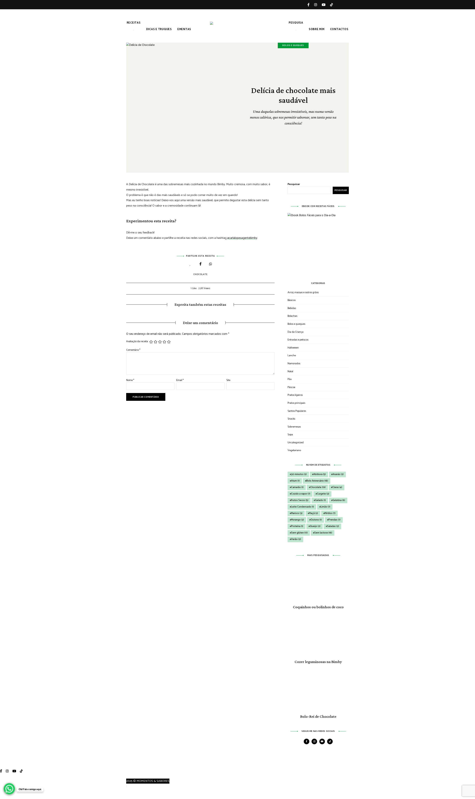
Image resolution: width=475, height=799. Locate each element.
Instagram (318, 4)
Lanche (292, 355)
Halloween (293, 348)
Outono (316, 520)
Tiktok (334, 4)
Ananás (338, 474)
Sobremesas (294, 427)
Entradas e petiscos (298, 340)
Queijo (315, 526)
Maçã (313, 513)
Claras (337, 487)
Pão (289, 379)
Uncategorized (296, 443)
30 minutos (299, 474)
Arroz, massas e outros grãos (303, 292)
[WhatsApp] (211, 264)
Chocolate (200, 274)
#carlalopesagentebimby (242, 237)
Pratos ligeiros (295, 395)
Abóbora (319, 474)
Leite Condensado (302, 507)
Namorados (294, 363)
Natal (290, 371)
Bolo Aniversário (317, 481)
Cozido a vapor (300, 494)
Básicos (292, 300)
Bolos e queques (293, 45)
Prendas (334, 520)
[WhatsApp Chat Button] (9, 788)
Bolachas (292, 316)
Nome (130, 380)
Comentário (133, 350)
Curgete (323, 494)
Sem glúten (299, 533)
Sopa (290, 435)
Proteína (297, 526)
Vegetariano (294, 450)
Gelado (320, 500)
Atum (295, 481)
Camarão (297, 487)
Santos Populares (297, 411)
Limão (325, 507)
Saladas (333, 526)
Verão (296, 539)
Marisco (296, 513)
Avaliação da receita (137, 342)
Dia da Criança (295, 332)
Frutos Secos (299, 500)
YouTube (326, 4)
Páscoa (291, 387)
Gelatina (338, 500)
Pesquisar (294, 184)
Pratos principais (296, 403)
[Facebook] (200, 264)
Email (180, 380)
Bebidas (292, 308)
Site (228, 380)
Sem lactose (323, 533)
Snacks (291, 419)
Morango (297, 520)
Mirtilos (330, 513)
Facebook (310, 4)
